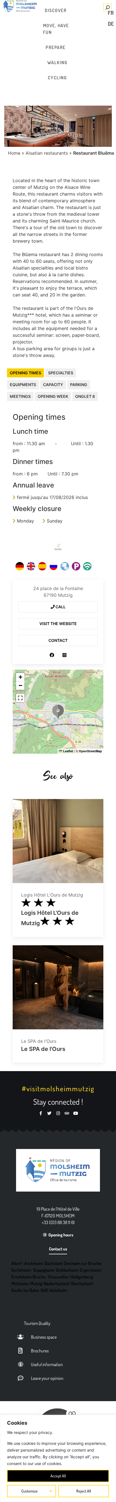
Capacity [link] (53, 384)
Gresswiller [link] (58, 1277)
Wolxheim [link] (58, 1290)
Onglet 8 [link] (85, 396)
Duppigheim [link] (43, 1270)
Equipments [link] (23, 384)
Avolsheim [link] (33, 1263)
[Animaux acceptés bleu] (65, 566)
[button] (58, 712)
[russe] (53, 566)
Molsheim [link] (20, 1283)
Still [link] (44, 1290)
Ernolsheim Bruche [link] (28, 1277)
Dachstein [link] (53, 1263)
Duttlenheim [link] (67, 1270)
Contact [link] (58, 640)
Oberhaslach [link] (82, 1283)
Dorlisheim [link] (21, 1270)
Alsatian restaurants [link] (47, 153)
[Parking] (76, 566)
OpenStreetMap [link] (90, 751)
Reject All (83, 1491)
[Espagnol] (42, 566)
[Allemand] (19, 566)
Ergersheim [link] (90, 1270)
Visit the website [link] (58, 623)
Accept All (58, 1475)
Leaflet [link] (67, 751)
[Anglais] (31, 566)
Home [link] (14, 153)
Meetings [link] (20, 396)
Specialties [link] (60, 372)
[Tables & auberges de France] (58, 547)
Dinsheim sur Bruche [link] (82, 1263)
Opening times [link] (25, 372)
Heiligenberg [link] (81, 1277)
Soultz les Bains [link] (25, 1290)
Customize (29, 1491)
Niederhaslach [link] (56, 1283)
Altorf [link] (16, 1263)
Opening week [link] (53, 396)
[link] (56, 10)
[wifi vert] (87, 566)
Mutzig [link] (36, 1283)
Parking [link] (78, 384)
